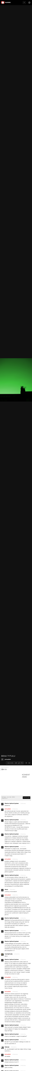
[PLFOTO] (6, 2)
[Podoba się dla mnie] (19, 763)
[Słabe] (22, 763)
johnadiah (8, 759)
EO (2, 804)
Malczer (7, 1047)
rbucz (6, 889)
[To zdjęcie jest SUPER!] (16, 763)
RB (2, 890)
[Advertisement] (11, 784)
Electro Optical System (12, 803)
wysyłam (26, 797)
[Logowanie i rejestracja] (29, 2)
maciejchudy (9, 954)
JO (2, 759)
